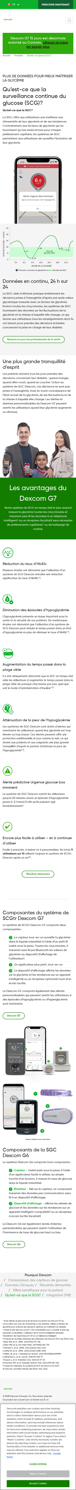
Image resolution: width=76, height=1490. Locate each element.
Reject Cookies (38, 1474)
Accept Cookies (38, 1483)
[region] (38, 1447)
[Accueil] (8, 20)
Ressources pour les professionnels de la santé (33, 339)
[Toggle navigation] (69, 20)
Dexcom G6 (14, 1244)
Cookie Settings (38, 1464)
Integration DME (58, 1295)
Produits (18, 56)
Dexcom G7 (13, 1016)
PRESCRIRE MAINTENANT (56, 5)
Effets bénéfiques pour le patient (38, 1290)
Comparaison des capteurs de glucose (38, 1280)
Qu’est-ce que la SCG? (23, 1295)
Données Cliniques (19, 1285)
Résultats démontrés (38, 874)
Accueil (6, 56)
